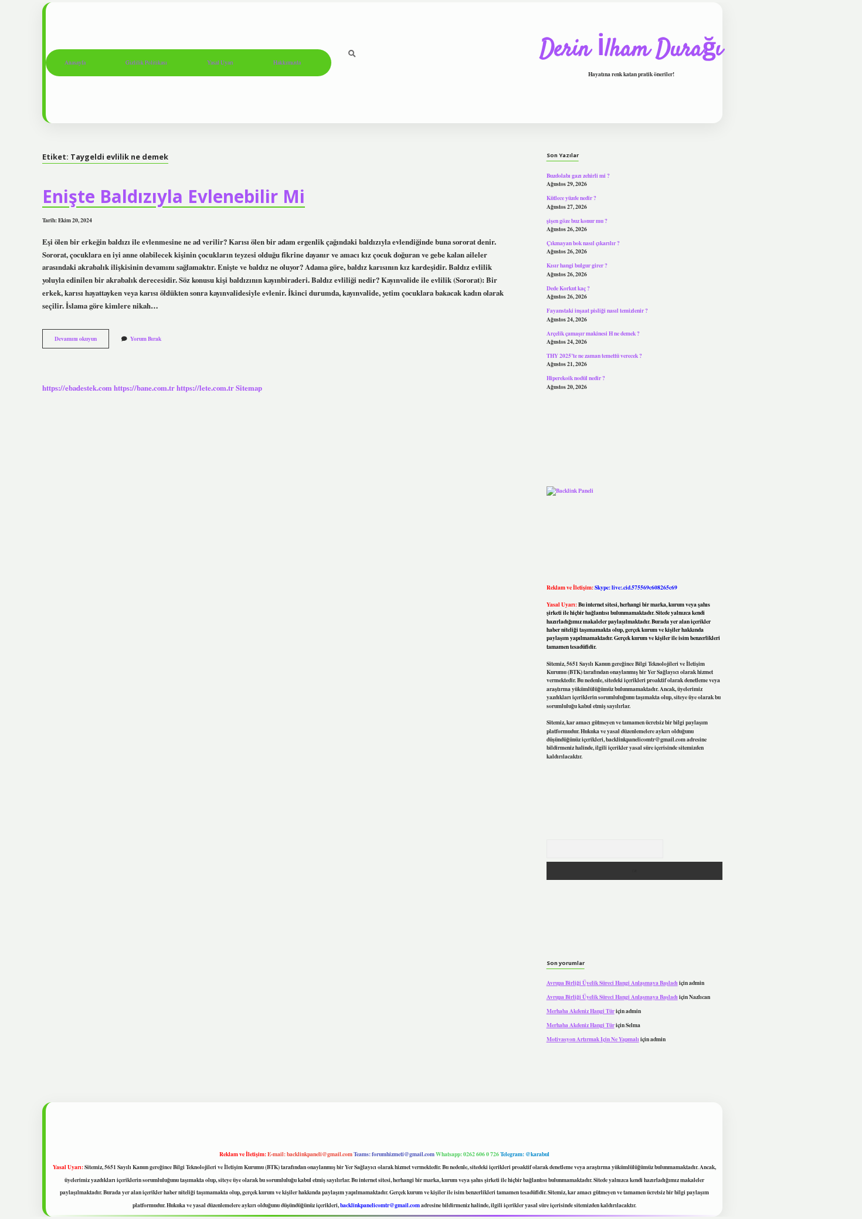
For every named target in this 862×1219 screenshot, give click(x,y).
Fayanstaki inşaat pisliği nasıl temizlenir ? (597, 310)
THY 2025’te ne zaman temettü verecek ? (594, 355)
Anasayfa (75, 62)
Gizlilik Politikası (146, 62)
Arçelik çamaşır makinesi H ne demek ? (593, 333)
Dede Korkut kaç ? (568, 288)
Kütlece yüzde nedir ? (571, 198)
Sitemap (249, 387)
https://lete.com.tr (205, 387)
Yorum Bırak (145, 338)
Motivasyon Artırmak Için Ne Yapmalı (593, 1039)
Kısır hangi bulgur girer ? (577, 265)
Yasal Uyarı (220, 62)
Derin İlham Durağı (631, 50)
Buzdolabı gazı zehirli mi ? (578, 175)
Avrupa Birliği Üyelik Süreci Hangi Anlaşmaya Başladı (612, 982)
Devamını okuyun (82, 341)
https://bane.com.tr (144, 387)
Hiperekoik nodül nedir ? (576, 378)
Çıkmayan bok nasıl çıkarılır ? (583, 243)
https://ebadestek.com (77, 387)
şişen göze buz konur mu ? (577, 220)
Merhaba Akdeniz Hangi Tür (581, 1011)
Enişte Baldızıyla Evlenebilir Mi (173, 196)
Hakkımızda (287, 62)
